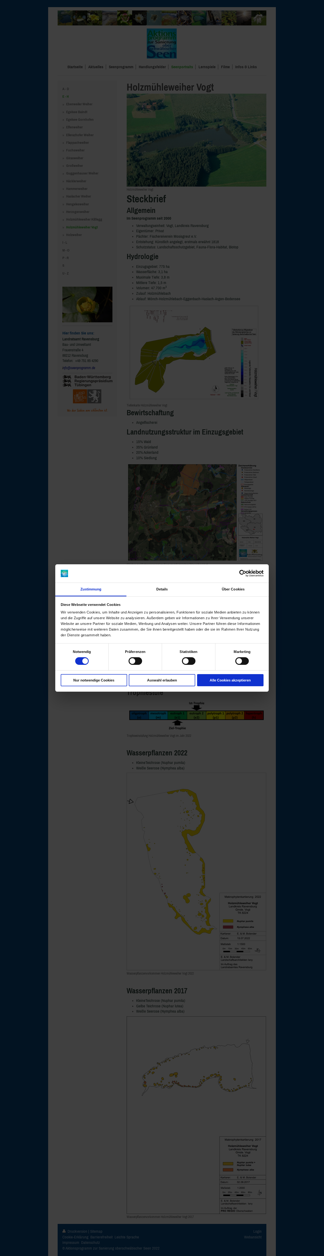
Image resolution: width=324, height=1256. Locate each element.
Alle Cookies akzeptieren (230, 680)
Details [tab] (162, 589)
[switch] (135, 661)
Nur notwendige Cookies (93, 680)
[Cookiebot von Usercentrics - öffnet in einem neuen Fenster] (243, 573)
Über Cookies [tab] (233, 589)
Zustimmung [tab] (91, 589)
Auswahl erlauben (162, 680)
